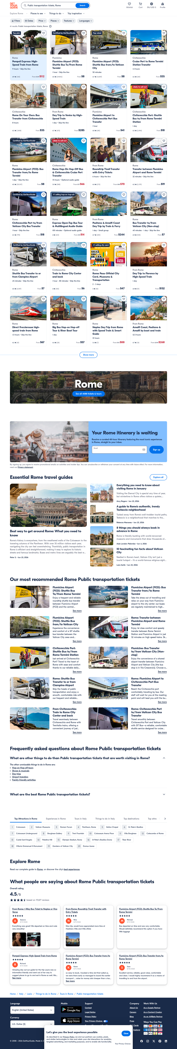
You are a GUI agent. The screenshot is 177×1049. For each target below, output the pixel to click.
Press (132, 1021)
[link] (28, 55)
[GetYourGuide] (14, 5)
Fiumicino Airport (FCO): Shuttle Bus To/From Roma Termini (141, 910)
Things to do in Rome (46, 994)
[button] (28, 55)
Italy (21, 994)
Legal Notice (90, 1012)
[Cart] (140, 4)
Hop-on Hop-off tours (22, 768)
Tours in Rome (66, 994)
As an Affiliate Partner (153, 1016)
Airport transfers (20, 777)
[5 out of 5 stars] (35, 916)
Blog (132, 1016)
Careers (133, 1012)
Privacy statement (25, 467)
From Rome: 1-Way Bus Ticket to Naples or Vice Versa (34, 910)
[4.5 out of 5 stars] (18, 900)
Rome (40, 869)
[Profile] (162, 4)
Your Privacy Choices (94, 1021)
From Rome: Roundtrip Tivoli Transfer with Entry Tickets (86, 910)
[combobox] (48, 5)
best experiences (72, 869)
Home (13, 994)
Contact (88, 1008)
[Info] (50, 26)
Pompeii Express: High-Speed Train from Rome (34, 956)
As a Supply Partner (152, 1008)
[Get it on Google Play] (71, 1010)
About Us (134, 1008)
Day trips (16, 774)
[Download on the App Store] (71, 1021)
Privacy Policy (90, 1016)
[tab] (26, 818)
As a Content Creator (153, 1012)
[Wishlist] (129, 4)
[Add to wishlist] (43, 33)
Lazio (29, 994)
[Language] (151, 4)
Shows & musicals (20, 771)
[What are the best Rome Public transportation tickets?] (164, 794)
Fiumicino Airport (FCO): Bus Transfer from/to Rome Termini (88, 957)
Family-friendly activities (24, 780)
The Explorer (135, 1030)
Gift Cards (134, 1025)
